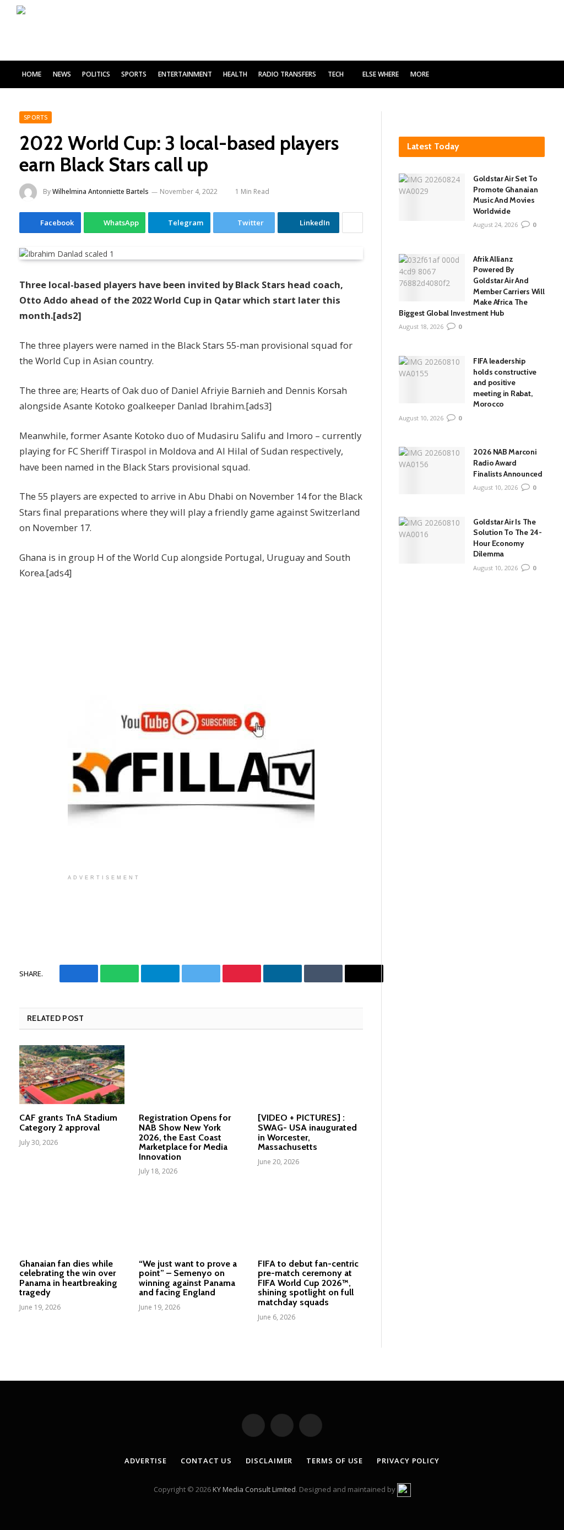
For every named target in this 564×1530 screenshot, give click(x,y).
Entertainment (185, 74)
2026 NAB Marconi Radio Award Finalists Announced (508, 462)
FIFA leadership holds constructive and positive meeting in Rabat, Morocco (504, 382)
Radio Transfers (287, 74)
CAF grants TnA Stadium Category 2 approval (68, 1122)
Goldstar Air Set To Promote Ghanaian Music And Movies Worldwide (505, 195)
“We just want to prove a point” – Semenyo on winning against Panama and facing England (188, 1278)
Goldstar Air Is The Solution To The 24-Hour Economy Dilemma (507, 538)
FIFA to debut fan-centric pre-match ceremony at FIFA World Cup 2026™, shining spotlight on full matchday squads (308, 1283)
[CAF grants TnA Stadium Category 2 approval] (71, 1074)
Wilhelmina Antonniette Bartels (100, 191)
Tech (336, 74)
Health (235, 74)
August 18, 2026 (421, 326)
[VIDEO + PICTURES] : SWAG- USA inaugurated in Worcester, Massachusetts (307, 1132)
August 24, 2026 (495, 224)
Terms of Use (334, 1461)
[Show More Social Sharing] (352, 222)
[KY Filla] (64, 30)
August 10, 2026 (421, 418)
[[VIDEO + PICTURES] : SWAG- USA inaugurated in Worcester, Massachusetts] (310, 1074)
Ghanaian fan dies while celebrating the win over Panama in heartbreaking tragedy (68, 1278)
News (62, 74)
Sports (134, 74)
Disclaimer (269, 1461)
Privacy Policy (408, 1461)
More (419, 74)
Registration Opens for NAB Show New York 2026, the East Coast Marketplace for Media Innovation (185, 1137)
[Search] (543, 74)
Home (31, 74)
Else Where (380, 74)
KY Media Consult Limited (254, 1489)
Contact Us (206, 1461)
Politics (96, 74)
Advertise (145, 1461)
